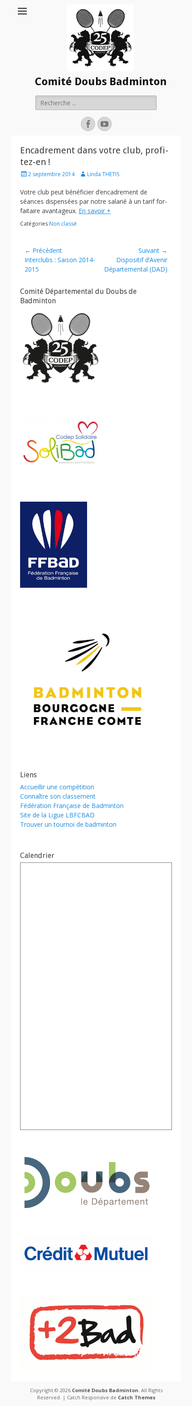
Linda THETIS (103, 174)
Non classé (63, 223)
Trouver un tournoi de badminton (68, 824)
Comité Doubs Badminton (101, 81)
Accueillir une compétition (57, 787)
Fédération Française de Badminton (72, 805)
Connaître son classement (58, 796)
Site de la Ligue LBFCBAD (57, 815)
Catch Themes (136, 1397)
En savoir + (95, 210)
